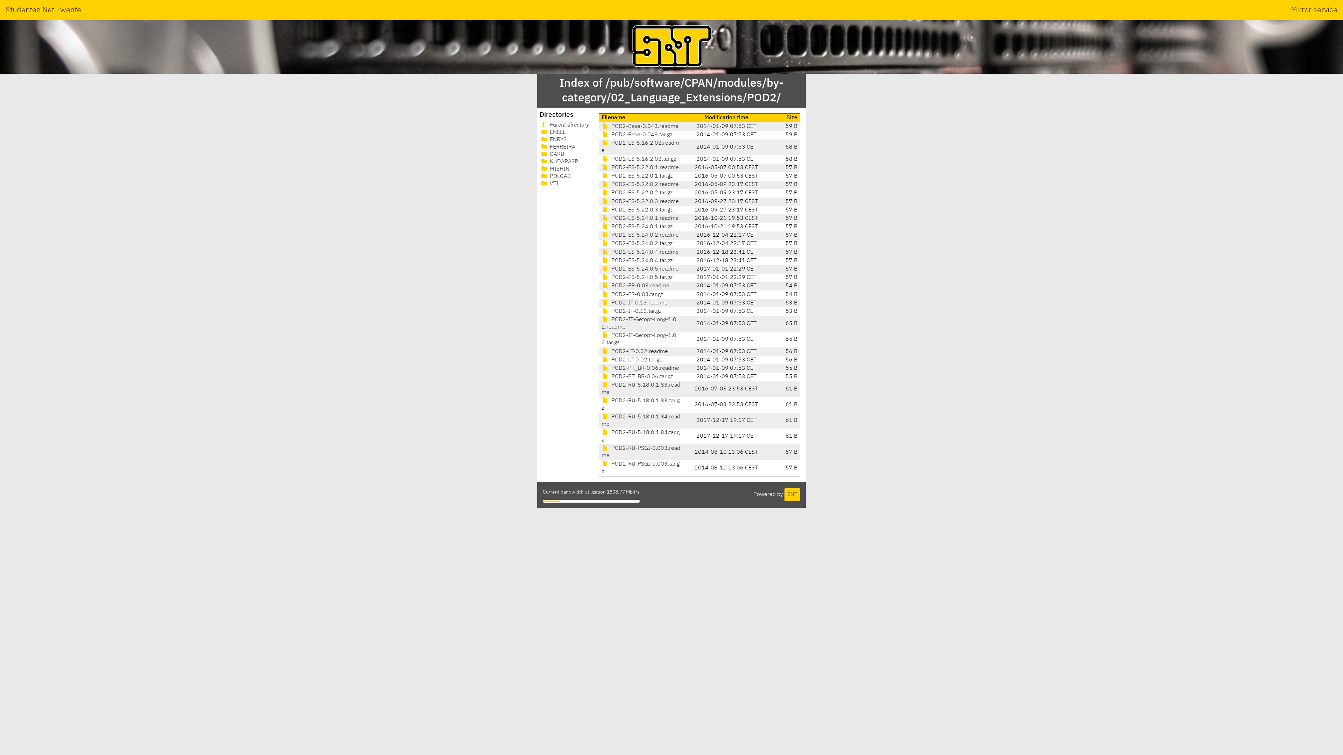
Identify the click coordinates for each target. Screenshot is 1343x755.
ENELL (557, 132)
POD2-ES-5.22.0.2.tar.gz (641, 193)
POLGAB (559, 176)
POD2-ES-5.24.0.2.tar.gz (641, 243)
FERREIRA (561, 147)
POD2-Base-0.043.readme (644, 126)
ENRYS (557, 140)
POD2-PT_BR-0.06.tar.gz (641, 377)
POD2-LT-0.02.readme (639, 351)
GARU (556, 154)
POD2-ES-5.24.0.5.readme (644, 269)
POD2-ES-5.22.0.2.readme (644, 184)
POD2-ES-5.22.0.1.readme (644, 168)
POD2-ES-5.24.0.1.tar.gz (641, 227)
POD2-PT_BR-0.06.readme (644, 368)
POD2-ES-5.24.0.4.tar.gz (641, 261)
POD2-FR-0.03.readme (639, 286)
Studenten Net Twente (43, 10)
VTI (553, 184)
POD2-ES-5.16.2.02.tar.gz (643, 159)
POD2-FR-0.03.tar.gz (636, 294)
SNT (792, 494)
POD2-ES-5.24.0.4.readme (644, 252)
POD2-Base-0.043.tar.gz (641, 135)
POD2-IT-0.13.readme (639, 303)
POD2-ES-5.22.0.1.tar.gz (641, 176)
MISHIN (558, 169)
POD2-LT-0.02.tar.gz (636, 360)
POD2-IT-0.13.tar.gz (635, 311)
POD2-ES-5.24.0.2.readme (644, 235)
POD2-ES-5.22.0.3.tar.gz (641, 210)
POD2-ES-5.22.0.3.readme (644, 201)
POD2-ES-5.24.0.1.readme (644, 218)
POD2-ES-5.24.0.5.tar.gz (641, 277)
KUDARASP (563, 162)
